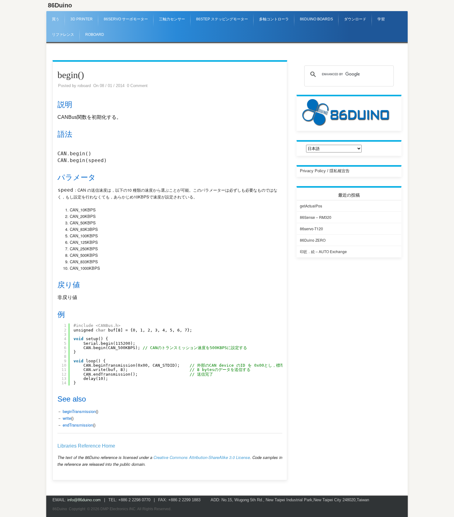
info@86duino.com (84, 500)
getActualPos (311, 205)
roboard (84, 85)
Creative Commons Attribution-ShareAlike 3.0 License (201, 457)
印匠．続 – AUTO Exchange (323, 251)
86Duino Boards (316, 19)
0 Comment (137, 85)
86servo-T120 (311, 228)
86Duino (60, 5)
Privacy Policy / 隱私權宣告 (325, 171)
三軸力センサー (172, 19)
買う (55, 19)
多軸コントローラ (274, 19)
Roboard (94, 34)
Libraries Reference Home (86, 445)
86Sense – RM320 (315, 217)
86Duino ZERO (313, 240)
